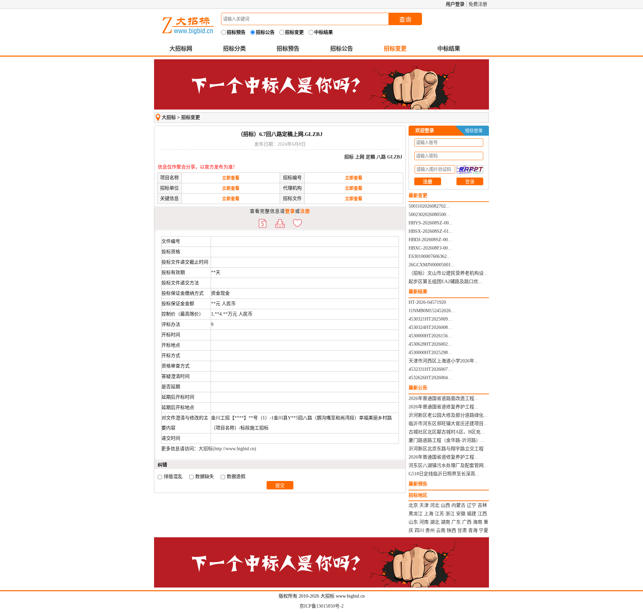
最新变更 (418, 195)
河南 (424, 522)
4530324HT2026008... (430, 327)
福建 (471, 513)
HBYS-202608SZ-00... (431, 222)
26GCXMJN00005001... (432, 264)
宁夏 (483, 530)
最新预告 (418, 483)
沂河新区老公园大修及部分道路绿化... (448, 415)
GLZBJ (394, 156)
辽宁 (471, 505)
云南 (440, 530)
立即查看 (230, 177)
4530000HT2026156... (430, 335)
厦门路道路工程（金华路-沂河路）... (447, 440)
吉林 (482, 505)
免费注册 (478, 4)
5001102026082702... (429, 206)
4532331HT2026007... (430, 369)
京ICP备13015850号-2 (321, 606)
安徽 (461, 513)
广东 (456, 522)
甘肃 (462, 530)
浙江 (450, 513)
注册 (305, 211)
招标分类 (234, 49)
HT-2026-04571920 (427, 302)
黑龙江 (416, 513)
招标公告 (341, 49)
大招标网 (180, 49)
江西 (482, 513)
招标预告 (288, 49)
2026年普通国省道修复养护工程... (443, 406)
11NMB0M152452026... (432, 310)
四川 (419, 530)
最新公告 (418, 387)
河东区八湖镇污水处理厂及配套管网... (448, 465)
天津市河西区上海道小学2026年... (443, 360)
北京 (413, 505)
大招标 (169, 117)
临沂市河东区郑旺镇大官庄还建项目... (448, 423)
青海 (473, 530)
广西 (467, 522)
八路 (381, 156)
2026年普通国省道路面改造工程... (443, 398)
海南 (477, 522)
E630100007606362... (430, 256)
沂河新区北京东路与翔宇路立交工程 (446, 448)
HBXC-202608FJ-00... (430, 248)
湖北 (434, 522)
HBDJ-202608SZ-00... (430, 239)
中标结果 (448, 49)
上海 (428, 513)
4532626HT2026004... (430, 377)
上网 (359, 156)
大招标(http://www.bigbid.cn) (227, 448)
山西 (445, 505)
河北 (434, 505)
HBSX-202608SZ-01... (431, 231)
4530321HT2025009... (430, 319)
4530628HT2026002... (430, 344)
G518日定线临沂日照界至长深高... (444, 473)
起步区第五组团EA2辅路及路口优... (445, 281)
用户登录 (455, 4)
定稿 (370, 156)
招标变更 (395, 49)
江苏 (439, 513)
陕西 (451, 530)
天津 (424, 505)
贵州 (430, 530)
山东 (413, 522)
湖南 (445, 522)
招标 (349, 156)
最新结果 (418, 291)
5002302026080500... (429, 214)
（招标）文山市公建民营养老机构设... (448, 273)
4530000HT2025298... (430, 352)
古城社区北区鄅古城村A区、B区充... (447, 431)
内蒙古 (458, 505)
